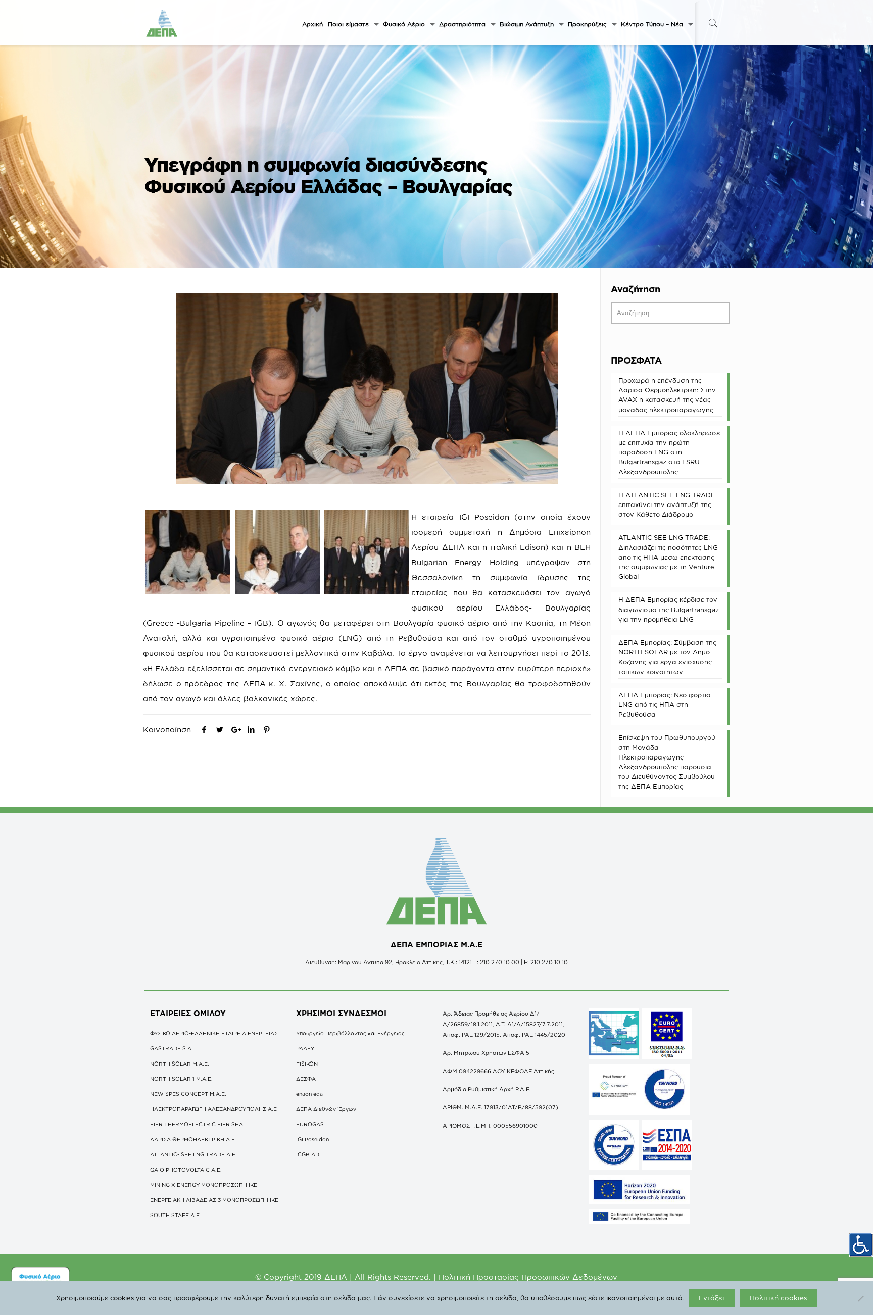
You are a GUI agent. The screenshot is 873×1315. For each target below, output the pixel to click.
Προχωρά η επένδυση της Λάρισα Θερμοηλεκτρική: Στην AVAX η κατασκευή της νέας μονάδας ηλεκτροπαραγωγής (667, 395)
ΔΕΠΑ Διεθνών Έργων (326, 1109)
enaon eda (309, 1094)
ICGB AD (307, 1154)
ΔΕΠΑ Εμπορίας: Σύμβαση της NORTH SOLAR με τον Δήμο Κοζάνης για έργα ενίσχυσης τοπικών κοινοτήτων (667, 657)
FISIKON (307, 1063)
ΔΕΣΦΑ (306, 1079)
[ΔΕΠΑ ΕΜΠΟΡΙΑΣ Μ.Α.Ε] (162, 22)
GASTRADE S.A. (171, 1048)
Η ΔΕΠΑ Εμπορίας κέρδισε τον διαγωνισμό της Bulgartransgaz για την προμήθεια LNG (668, 609)
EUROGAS (310, 1124)
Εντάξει (711, 1297)
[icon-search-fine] (713, 23)
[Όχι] (860, 1298)
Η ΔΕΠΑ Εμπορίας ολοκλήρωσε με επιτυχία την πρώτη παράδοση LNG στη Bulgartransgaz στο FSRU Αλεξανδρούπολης (669, 452)
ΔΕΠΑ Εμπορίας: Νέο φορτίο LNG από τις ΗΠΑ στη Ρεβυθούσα (664, 704)
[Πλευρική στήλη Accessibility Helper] (861, 1245)
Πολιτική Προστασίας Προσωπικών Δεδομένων (528, 1277)
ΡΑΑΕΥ (305, 1048)
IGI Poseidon (312, 1139)
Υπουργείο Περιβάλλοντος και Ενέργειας (350, 1033)
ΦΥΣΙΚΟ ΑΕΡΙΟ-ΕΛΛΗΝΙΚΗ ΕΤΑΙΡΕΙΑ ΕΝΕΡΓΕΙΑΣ (214, 1033)
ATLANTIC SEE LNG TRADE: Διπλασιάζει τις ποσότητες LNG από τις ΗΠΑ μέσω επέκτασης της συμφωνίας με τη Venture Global (668, 557)
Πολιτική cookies (778, 1297)
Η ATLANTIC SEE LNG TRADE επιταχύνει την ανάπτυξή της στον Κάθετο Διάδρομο (666, 504)
